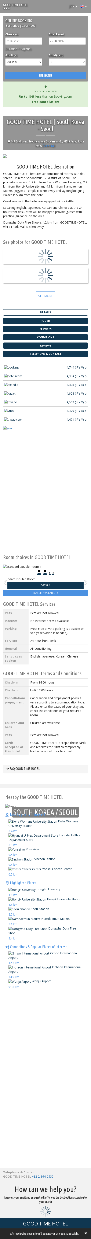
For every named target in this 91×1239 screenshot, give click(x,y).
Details (45, 585)
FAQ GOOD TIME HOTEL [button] (25, 769)
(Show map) (49, 145)
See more (45, 296)
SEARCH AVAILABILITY (45, 593)
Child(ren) (56, 55)
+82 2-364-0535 (43, 1176)
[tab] (45, 769)
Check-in (12, 34)
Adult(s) (11, 55)
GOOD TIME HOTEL (15, 5)
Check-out (57, 34)
